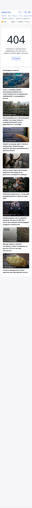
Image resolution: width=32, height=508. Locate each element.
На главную (16, 58)
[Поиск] (25, 12)
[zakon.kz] (6, 12)
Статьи (20, 16)
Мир (9, 16)
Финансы (14, 16)
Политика (4, 16)
